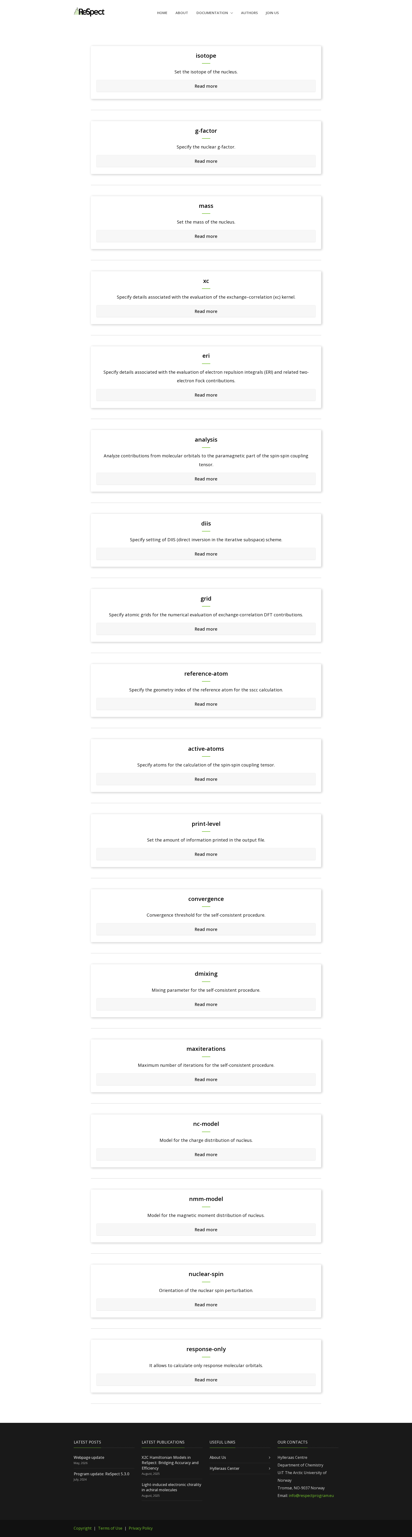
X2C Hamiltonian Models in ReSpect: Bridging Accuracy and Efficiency (170, 1463)
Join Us (272, 12)
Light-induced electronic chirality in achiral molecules (171, 1487)
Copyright (83, 1528)
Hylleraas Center (224, 1468)
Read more (206, 86)
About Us (218, 1457)
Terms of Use (110, 1528)
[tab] (206, 86)
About (181, 12)
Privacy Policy (141, 1528)
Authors (249, 12)
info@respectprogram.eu (311, 1495)
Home (162, 12)
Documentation (212, 12)
